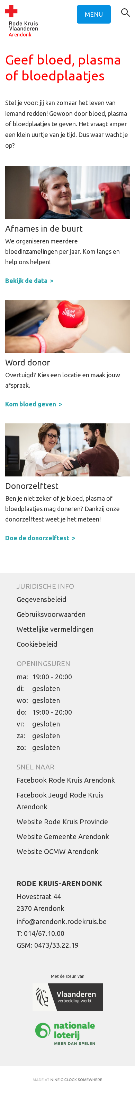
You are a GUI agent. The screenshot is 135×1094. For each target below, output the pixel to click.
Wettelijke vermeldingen (55, 629)
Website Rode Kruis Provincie (62, 822)
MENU (94, 14)
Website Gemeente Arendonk (63, 837)
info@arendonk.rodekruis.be (62, 921)
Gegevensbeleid (41, 599)
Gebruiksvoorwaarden (51, 614)
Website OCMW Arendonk (57, 851)
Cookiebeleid (37, 644)
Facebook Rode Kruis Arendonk (66, 780)
